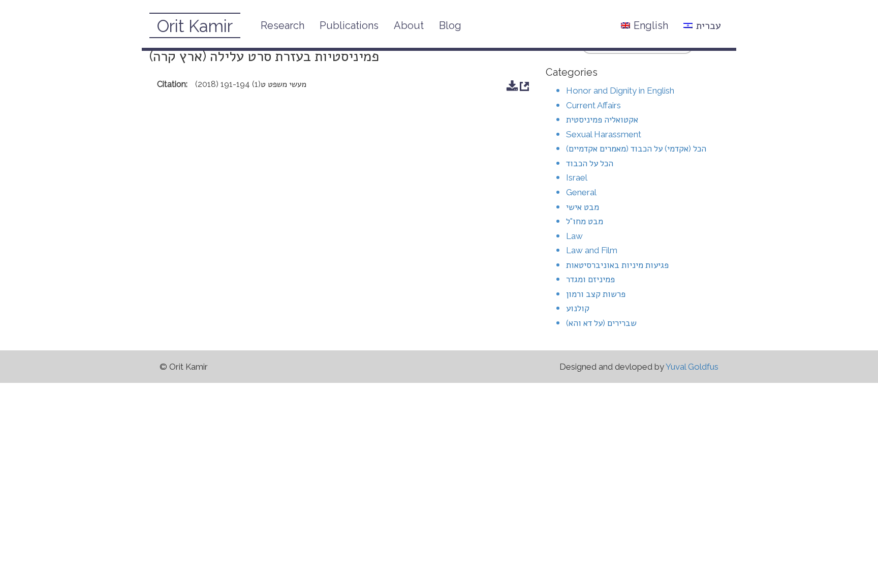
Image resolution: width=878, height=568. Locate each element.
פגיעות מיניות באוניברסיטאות (617, 265)
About (409, 25)
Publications (349, 25)
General (581, 192)
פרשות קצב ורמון (595, 294)
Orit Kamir (195, 26)
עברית (708, 25)
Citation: (172, 84)
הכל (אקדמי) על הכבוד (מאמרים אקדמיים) (636, 148)
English (651, 25)
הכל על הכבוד (589, 163)
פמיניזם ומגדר (590, 279)
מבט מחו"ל (584, 221)
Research (282, 25)
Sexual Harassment (603, 134)
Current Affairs (593, 105)
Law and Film (591, 250)
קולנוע (577, 308)
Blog (450, 25)
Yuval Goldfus (692, 367)
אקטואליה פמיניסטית (602, 119)
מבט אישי (582, 207)
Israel (576, 177)
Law (574, 236)
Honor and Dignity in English (620, 90)
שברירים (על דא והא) (601, 323)
